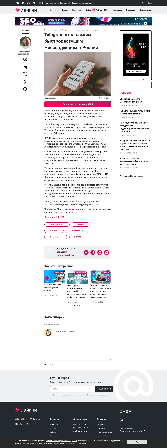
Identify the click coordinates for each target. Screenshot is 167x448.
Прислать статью (104, 432)
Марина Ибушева (25, 32)
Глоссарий (130, 10)
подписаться (104, 389)
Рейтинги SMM (102, 10)
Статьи (65, 10)
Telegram (80, 224)
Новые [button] (47, 365)
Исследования (56, 237)
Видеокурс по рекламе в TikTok (81, 425)
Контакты (101, 428)
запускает (74, 209)
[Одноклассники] (25, 81)
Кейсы (88, 10)
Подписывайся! (65, 255)
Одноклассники (77, 231)
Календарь (117, 10)
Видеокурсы (145, 10)
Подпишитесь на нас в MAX (77, 104)
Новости (54, 10)
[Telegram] (25, 67)
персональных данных (99, 395)
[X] (25, 74)
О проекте (101, 424)
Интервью (76, 10)
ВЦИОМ (60, 217)
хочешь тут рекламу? (136, 80)
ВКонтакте (54, 231)
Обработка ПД (21, 424)
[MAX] (25, 89)
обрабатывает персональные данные (61, 441)
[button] (74, 305)
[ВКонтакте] (25, 60)
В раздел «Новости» (130, 176)
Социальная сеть (57, 224)
